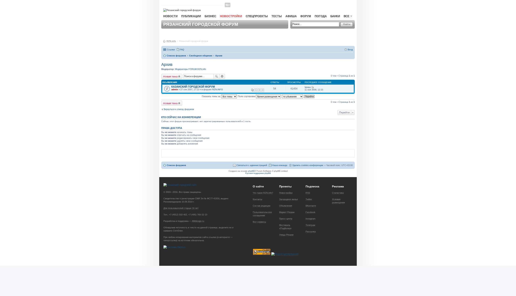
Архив (167, 64)
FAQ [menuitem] (182, 49)
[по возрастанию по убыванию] (293, 96)
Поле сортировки (247, 96)
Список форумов (176, 165)
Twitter (309, 199)
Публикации (191, 16)
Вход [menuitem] (350, 49)
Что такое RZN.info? (263, 193)
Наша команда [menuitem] (279, 165)
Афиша (291, 16)
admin (174, 89)
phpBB (251, 171)
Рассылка (311, 231)
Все (346, 16)
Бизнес (210, 16)
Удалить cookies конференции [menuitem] (307, 165)
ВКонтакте (311, 206)
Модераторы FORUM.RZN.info (190, 69)
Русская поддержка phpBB (258, 173)
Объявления (285, 206)
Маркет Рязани (286, 212)
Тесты (277, 16)
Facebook (310, 212)
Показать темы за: (211, 96)
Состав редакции (261, 206)
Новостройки (231, 16)
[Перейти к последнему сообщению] (312, 87)
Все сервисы (259, 222)
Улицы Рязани (286, 235)
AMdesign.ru (198, 221)
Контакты (257, 199)
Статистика (338, 193)
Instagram (310, 218)
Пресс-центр (285, 218)
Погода (321, 16)
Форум (305, 16)
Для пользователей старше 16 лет (181, 208)
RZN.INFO (217, 89)
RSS (308, 193)
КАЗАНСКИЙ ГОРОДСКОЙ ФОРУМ (193, 86)
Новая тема (170, 76)
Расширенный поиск (222, 76)
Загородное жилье (288, 199)
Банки (335, 16)
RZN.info (171, 41)
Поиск (216, 76)
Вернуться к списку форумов (179, 109)
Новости (170, 16)
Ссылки (171, 49)
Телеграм (310, 225)
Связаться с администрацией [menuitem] (252, 165)
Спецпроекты (257, 16)
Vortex (308, 87)
